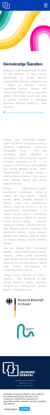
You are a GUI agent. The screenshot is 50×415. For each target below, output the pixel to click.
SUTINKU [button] (24, 409)
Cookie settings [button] (10, 409)
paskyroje (28, 289)
